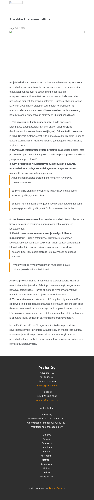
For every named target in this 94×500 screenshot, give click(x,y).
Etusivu (47, 435)
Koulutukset (47, 464)
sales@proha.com (47, 385)
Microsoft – (47, 456)
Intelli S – (47, 451)
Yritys (47, 472)
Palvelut (47, 439)
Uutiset (47, 468)
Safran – (47, 460)
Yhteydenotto (47, 476)
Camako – (47, 443)
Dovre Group (56, 488)
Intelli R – (47, 447)
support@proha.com (47, 400)
